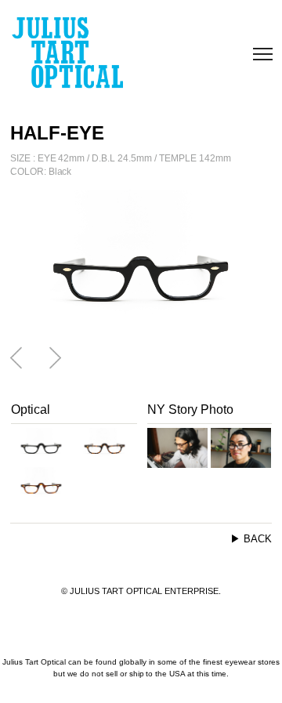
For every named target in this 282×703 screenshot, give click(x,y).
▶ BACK (251, 539)
